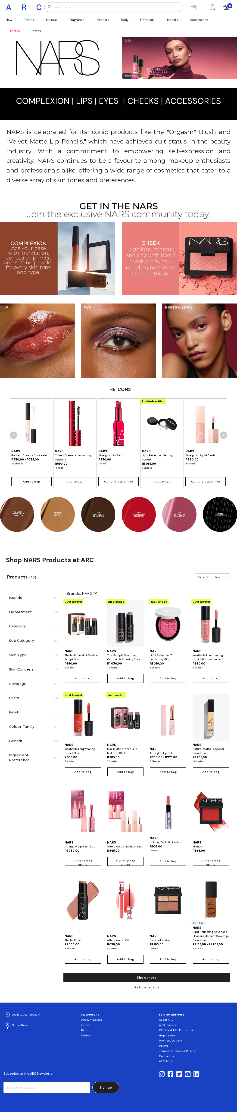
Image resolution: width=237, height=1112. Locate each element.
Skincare (103, 20)
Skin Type (18, 655)
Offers (15, 31)
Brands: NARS (80, 593)
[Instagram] (162, 1074)
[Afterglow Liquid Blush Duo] (125, 813)
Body (124, 20)
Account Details (91, 1020)
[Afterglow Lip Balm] (118, 424)
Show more (146, 977)
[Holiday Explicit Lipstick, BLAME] (168, 811)
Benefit (15, 741)
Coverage (17, 683)
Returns (86, 1030)
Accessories (199, 20)
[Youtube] (188, 1074)
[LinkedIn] (196, 1074)
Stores (36, 31)
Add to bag (31, 481)
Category (17, 626)
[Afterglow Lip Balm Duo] (82, 813)
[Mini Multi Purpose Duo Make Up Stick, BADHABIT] (125, 717)
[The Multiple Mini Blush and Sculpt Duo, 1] (82, 624)
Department (20, 612)
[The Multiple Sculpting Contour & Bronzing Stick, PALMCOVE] (125, 624)
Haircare (172, 20)
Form (14, 698)
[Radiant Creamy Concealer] (31, 424)
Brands (29, 20)
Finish (14, 712)
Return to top (146, 987)
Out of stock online (118, 481)
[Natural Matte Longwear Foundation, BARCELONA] (210, 717)
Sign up (106, 1087)
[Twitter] (179, 1074)
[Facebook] (170, 1074)
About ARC (166, 1020)
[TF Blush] (210, 813)
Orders (85, 1025)
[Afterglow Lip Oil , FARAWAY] (125, 904)
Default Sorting (209, 577)
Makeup (52, 20)
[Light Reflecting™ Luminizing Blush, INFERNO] (168, 624)
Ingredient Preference (19, 757)
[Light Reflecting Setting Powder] (162, 424)
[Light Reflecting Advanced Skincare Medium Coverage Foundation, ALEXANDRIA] (210, 900)
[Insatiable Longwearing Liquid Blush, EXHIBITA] (82, 717)
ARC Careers (167, 1025)
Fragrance (76, 20)
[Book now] (194, 7)
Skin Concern (21, 669)
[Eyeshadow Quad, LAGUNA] (168, 904)
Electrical (147, 20)
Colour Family (21, 726)
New (9, 20)
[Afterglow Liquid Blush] (205, 424)
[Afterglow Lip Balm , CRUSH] (168, 719)
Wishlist (86, 1035)
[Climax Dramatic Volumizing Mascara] (75, 424)
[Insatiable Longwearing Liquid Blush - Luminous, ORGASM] (210, 624)
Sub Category (21, 640)
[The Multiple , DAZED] (82, 904)
